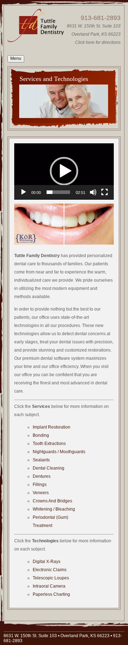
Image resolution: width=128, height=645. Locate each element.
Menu (15, 58)
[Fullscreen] (104, 192)
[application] (64, 171)
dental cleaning (48, 468)
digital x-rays (46, 561)
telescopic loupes (51, 577)
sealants (41, 459)
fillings (40, 484)
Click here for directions (98, 42)
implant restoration (51, 427)
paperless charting (51, 594)
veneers (41, 492)
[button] (64, 171)
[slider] (58, 192)
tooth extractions (49, 443)
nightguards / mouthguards (59, 451)
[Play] (23, 192)
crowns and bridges (52, 500)
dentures (41, 476)
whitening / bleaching (54, 509)
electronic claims (49, 569)
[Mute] (93, 192)
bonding (41, 435)
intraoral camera (49, 586)
